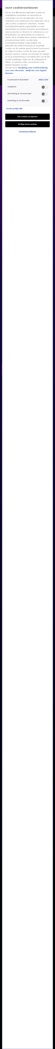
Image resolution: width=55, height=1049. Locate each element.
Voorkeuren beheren (27, 131)
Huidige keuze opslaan (27, 124)
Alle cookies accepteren (27, 116)
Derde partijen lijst (14, 108)
